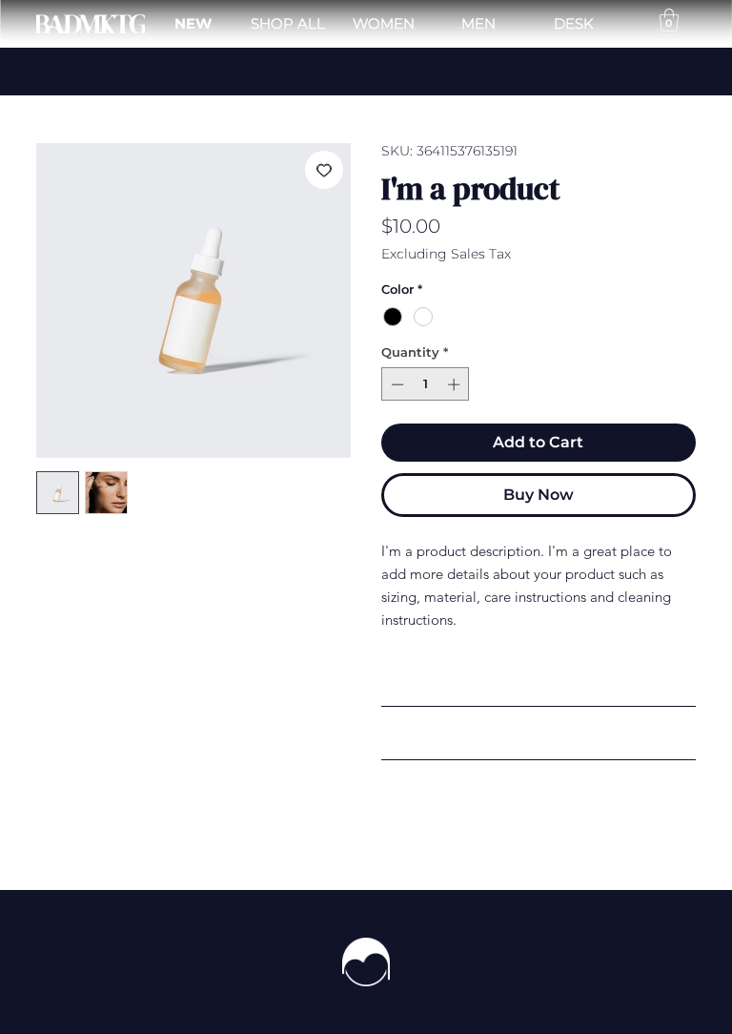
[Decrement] (395, 384)
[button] (669, 20)
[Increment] (455, 384)
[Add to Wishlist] (324, 170)
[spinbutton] (425, 384)
